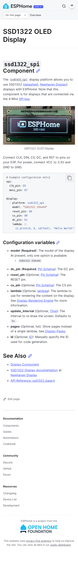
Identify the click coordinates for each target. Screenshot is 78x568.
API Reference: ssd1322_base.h (33, 380)
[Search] (64, 6)
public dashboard (60, 544)
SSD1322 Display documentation (34, 370)
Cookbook (9, 443)
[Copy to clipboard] (69, 178)
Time (53, 311)
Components (11, 425)
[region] (39, 203)
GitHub (7, 468)
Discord (7, 462)
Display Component (25, 364)
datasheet (31, 84)
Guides (7, 431)
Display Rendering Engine (35, 300)
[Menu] (72, 5)
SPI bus (24, 99)
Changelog (9, 493)
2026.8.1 (38, 7)
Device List (10, 499)
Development (11, 505)
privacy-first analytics (38, 540)
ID (30, 337)
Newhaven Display (53, 84)
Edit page (14, 399)
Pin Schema (46, 269)
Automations (10, 437)
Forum (7, 474)
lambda (42, 291)
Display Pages (55, 331)
